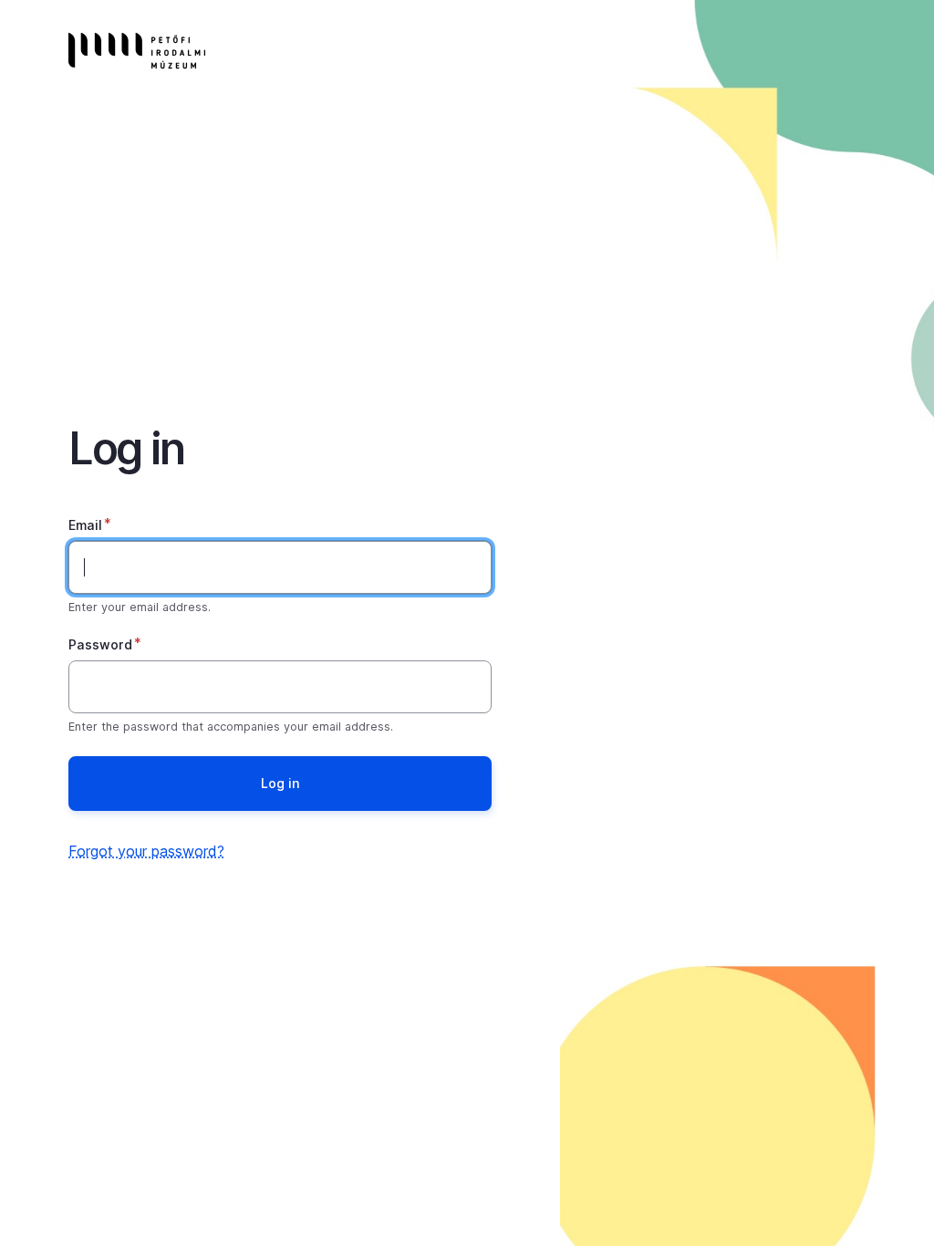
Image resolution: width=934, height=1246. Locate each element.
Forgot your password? (146, 851)
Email (85, 525)
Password (100, 644)
